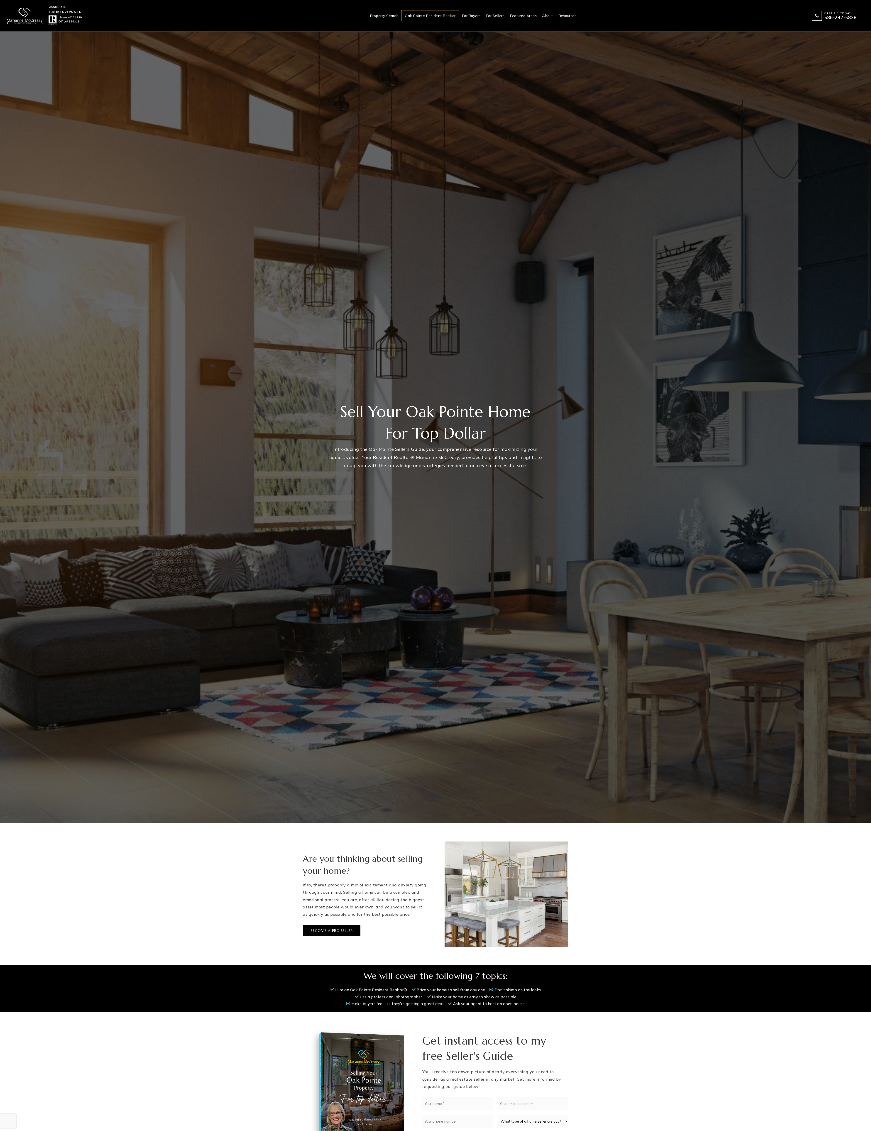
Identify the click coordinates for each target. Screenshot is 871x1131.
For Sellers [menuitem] (495, 15)
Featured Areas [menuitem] (523, 15)
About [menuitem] (547, 15)
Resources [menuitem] (567, 15)
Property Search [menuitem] (384, 15)
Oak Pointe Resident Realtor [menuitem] (430, 15)
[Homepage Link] (44, 15)
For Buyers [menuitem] (471, 15)
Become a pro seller (332, 930)
